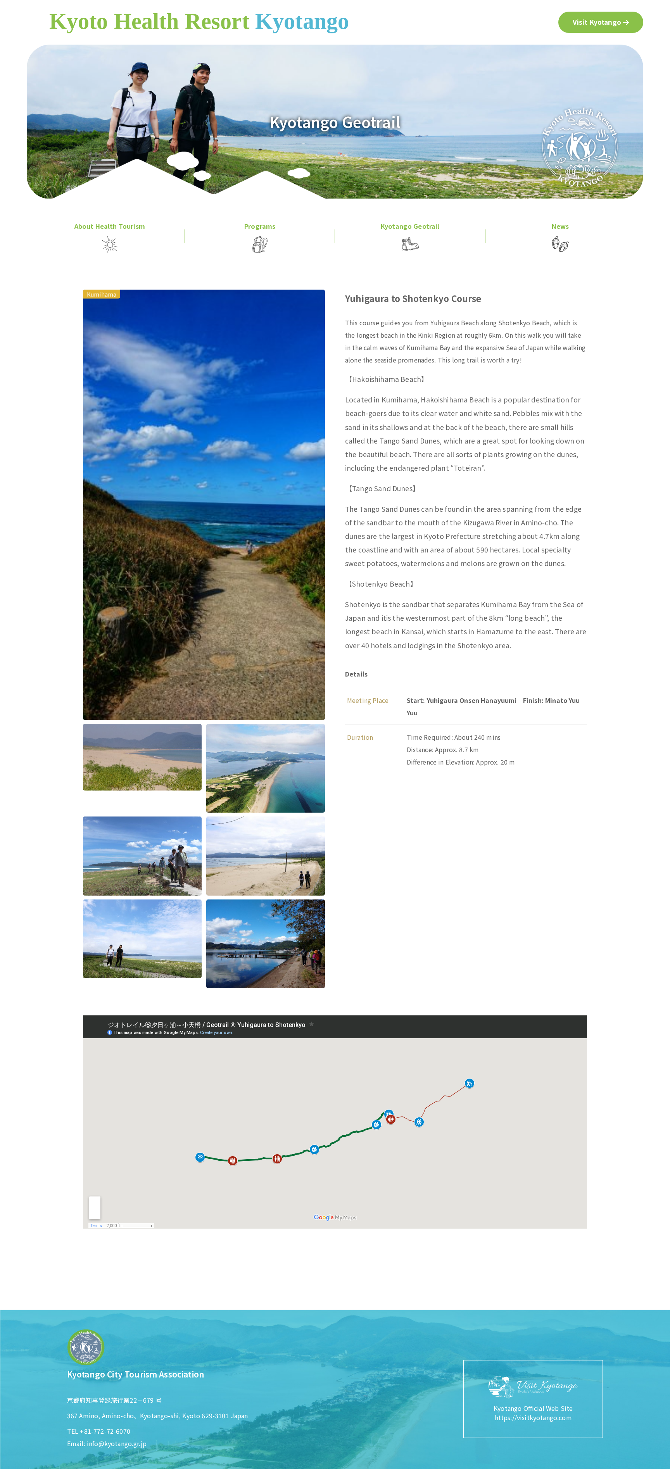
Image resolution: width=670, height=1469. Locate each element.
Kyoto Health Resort (199, 21)
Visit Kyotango (597, 22)
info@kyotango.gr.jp (117, 1443)
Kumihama (101, 294)
